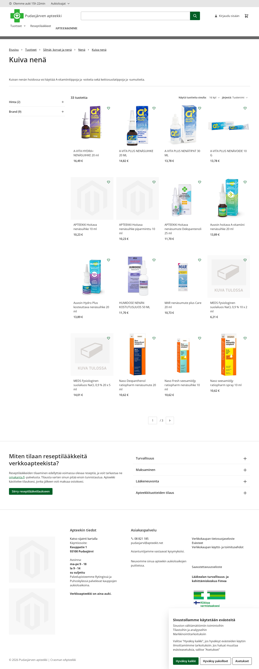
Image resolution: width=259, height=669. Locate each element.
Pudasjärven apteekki (43, 15)
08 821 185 (141, 539)
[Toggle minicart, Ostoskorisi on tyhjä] (246, 16)
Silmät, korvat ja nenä (57, 50)
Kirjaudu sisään (229, 16)
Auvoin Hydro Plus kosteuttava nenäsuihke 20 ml (91, 307)
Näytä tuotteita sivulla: (193, 97)
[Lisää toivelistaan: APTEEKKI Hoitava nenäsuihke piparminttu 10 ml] (154, 182)
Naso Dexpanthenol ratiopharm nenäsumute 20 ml (137, 385)
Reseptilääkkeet (40, 26)
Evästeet (197, 543)
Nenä (81, 50)
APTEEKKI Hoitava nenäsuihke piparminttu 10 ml (137, 229)
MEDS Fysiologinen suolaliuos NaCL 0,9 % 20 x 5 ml (91, 385)
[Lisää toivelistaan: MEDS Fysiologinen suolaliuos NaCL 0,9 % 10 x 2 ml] (245, 260)
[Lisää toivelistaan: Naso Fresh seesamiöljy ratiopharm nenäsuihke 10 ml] (199, 338)
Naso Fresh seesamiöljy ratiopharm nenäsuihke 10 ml (182, 385)
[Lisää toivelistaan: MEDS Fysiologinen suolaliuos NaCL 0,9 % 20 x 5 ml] (108, 338)
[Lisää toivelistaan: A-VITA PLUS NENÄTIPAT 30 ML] (199, 108)
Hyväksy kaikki (186, 661)
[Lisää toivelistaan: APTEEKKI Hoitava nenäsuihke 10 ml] (108, 182)
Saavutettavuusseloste (207, 567)
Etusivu (14, 50)
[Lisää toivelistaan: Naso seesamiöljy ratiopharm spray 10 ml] (245, 338)
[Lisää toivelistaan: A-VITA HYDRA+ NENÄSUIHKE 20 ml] (108, 108)
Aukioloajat (58, 3)
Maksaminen (145, 470)
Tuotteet (16, 26)
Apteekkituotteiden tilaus (155, 493)
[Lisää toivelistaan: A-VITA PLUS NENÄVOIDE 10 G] (245, 108)
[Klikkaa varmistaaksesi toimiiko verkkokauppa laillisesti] (221, 603)
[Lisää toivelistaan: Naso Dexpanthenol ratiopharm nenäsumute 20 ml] (154, 338)
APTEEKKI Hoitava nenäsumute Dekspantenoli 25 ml (183, 229)
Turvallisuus (145, 458)
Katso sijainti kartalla (83, 539)
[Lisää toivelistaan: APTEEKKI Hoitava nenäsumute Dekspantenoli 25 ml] (199, 182)
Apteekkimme (66, 28)
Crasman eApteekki (63, 660)
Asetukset (242, 661)
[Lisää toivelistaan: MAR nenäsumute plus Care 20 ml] (199, 260)
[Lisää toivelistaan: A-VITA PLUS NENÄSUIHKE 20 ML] (154, 108)
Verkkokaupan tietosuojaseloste (213, 539)
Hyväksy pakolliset (215, 661)
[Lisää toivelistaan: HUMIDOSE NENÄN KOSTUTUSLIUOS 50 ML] (154, 260)
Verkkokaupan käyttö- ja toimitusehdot (217, 547)
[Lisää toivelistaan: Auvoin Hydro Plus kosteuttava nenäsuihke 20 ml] (108, 260)
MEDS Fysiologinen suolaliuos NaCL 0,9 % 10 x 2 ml (228, 307)
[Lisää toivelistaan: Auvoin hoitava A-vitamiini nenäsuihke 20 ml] (245, 182)
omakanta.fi (17, 477)
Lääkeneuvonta (147, 481)
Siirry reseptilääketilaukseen (31, 491)
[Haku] (195, 16)
